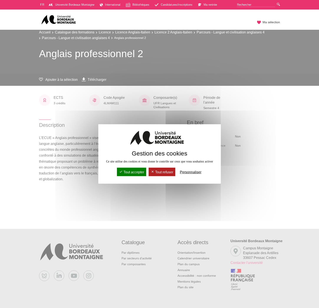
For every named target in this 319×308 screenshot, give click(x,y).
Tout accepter (133, 172)
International (112, 4)
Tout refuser (163, 172)
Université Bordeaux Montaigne (74, 4)
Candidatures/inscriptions (176, 4)
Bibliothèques (140, 4)
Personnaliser (190, 172)
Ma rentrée (210, 4)
